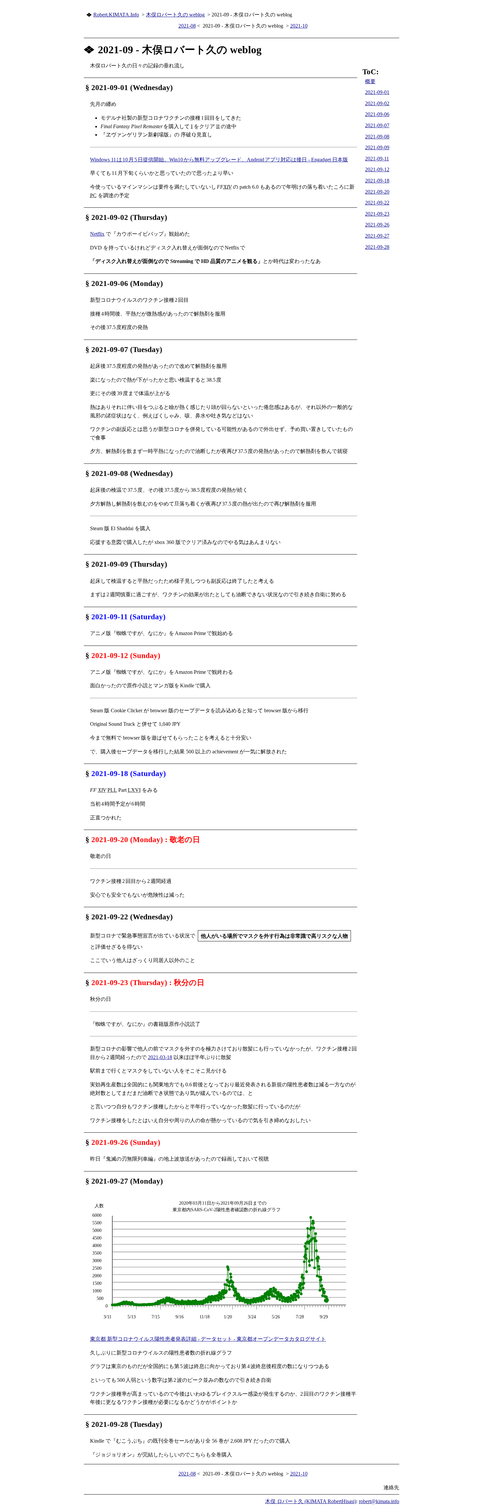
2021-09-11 (377, 158)
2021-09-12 (377, 169)
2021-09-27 (377, 236)
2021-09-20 (377, 192)
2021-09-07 (377, 125)
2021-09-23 (377, 214)
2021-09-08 (377, 136)
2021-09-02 (377, 103)
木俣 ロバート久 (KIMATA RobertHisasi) (310, 1501)
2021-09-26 (377, 224)
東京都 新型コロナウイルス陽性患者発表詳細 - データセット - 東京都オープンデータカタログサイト (208, 1339)
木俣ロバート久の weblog (175, 14)
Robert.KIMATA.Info (116, 14)
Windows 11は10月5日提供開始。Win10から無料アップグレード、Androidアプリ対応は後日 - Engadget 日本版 (219, 159)
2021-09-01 (377, 92)
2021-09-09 (377, 147)
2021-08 (187, 26)
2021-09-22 (377, 202)
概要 (370, 81)
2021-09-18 (377, 180)
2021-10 (299, 26)
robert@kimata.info (379, 1501)
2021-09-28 (377, 247)
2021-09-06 (377, 114)
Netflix (97, 234)
